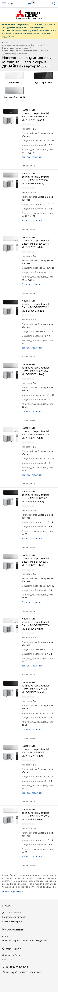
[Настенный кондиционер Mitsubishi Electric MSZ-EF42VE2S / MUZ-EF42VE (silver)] (10, 561)
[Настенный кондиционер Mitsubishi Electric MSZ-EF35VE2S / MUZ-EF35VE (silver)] (10, 371)
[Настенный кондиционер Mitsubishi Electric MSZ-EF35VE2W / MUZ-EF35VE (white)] (10, 434)
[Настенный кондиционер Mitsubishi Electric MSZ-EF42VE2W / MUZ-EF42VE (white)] (10, 625)
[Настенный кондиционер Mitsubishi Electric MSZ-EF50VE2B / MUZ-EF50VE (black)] (10, 689)
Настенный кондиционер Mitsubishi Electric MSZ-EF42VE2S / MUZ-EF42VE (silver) (36, 560)
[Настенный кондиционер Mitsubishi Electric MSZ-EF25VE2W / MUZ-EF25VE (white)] (10, 243)
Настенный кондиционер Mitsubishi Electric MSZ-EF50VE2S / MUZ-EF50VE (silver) (36, 751)
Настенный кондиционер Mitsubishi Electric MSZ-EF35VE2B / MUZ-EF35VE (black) (36, 305)
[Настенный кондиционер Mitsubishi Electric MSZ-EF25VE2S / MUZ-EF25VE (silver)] (10, 180)
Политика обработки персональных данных (24, 940)
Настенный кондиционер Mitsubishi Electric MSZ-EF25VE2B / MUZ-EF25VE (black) (36, 115)
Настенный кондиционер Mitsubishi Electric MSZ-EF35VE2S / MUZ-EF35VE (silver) (36, 369)
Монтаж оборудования (14, 917)
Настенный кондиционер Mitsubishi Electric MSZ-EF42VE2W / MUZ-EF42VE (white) (36, 623)
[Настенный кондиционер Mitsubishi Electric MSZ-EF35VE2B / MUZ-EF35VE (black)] (10, 307)
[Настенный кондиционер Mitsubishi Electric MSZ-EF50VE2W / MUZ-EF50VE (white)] (10, 816)
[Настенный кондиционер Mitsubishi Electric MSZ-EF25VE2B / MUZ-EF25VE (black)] (10, 116)
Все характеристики (32, 157)
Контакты (7, 959)
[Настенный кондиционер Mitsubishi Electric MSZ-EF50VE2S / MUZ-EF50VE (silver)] (10, 752)
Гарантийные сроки (12, 921)
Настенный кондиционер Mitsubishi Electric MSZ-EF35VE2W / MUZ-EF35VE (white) (36, 433)
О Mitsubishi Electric (12, 955)
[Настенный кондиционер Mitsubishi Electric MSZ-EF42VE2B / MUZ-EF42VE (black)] (10, 498)
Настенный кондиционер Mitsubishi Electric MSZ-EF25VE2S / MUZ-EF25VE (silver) (36, 178)
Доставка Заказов (11, 912)
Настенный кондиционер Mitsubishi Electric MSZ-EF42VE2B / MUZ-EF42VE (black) (36, 496)
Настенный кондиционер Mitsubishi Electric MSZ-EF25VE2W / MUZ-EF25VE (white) (36, 242)
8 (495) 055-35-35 (17, 967)
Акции (5, 936)
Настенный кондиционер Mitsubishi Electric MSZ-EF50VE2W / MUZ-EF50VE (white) (36, 814)
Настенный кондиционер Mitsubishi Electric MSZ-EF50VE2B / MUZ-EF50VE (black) (36, 687)
